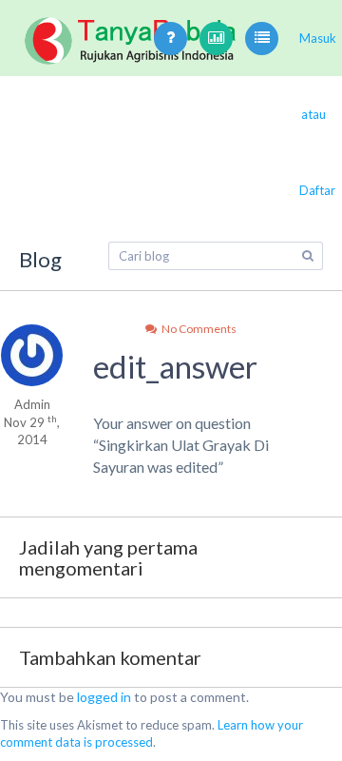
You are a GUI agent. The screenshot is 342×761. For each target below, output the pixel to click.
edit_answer (175, 366)
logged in (104, 697)
